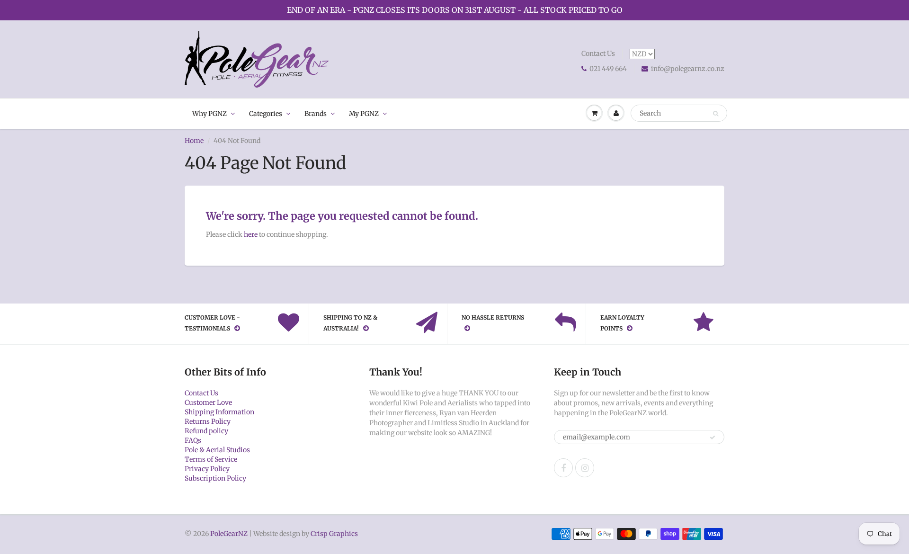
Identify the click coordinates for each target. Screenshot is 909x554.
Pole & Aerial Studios (217, 450)
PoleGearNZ (229, 533)
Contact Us (598, 53)
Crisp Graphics (334, 533)
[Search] (716, 113)
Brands (315, 113)
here (251, 234)
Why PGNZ (209, 113)
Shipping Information (219, 412)
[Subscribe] (712, 437)
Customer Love (208, 402)
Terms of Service (211, 459)
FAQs (193, 440)
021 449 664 (608, 68)
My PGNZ (364, 113)
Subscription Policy (215, 478)
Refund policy (206, 431)
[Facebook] (563, 467)
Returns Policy (208, 421)
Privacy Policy (207, 469)
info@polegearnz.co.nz (687, 68)
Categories (265, 113)
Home (194, 140)
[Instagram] (584, 467)
